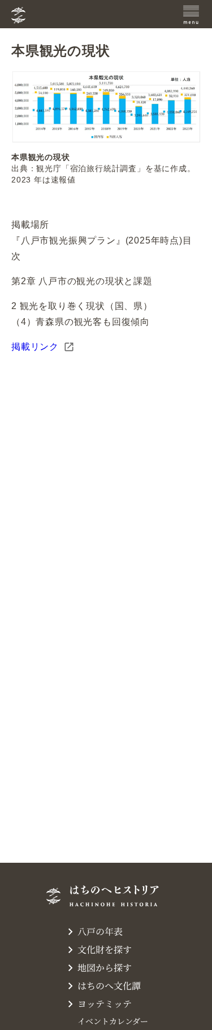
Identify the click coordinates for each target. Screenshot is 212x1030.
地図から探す (104, 967)
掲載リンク (35, 346)
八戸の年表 (100, 931)
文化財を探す (104, 949)
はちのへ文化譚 (109, 985)
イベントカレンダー (112, 1021)
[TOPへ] (77, 15)
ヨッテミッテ (104, 1003)
